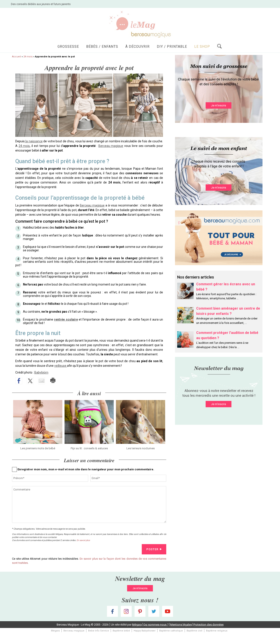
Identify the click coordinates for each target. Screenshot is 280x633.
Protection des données (208, 624)
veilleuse (60, 365)
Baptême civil (194, 630)
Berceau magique (110, 146)
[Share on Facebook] (18, 380)
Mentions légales (181, 624)
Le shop (202, 46)
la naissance (34, 141)
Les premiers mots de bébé (37, 448)
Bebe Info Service (98, 630)
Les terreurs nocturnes (140, 448)
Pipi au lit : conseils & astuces (89, 448)
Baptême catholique (171, 630)
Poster (152, 549)
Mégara (137, 624)
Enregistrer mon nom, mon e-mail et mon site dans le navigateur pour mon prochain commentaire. (86, 469)
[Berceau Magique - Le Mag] (140, 24)
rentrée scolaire (66, 319)
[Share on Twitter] (30, 380)
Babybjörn (41, 372)
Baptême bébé (121, 630)
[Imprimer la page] (53, 380)
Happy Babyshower (145, 630)
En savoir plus (83, 540)
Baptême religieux (216, 630)
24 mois (28, 56)
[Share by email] (41, 380)
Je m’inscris (218, 105)
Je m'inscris (218, 404)
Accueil (16, 56)
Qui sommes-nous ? (156, 624)
